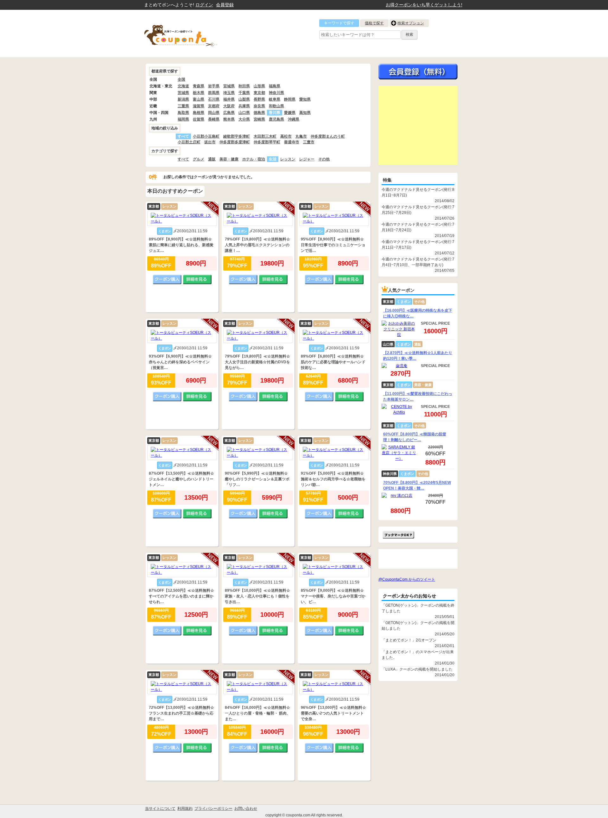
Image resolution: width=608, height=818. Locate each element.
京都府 (213, 106)
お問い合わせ (245, 808)
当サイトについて (160, 808)
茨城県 (183, 93)
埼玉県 (229, 93)
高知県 (305, 112)
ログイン (204, 4)
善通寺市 (291, 142)
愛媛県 (289, 112)
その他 (324, 159)
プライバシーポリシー (213, 808)
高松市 (286, 136)
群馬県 (213, 93)
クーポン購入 (167, 279)
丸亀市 (301, 136)
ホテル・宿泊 (253, 159)
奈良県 (259, 106)
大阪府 (229, 106)
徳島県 (259, 112)
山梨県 (244, 99)
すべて (183, 159)
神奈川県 (276, 93)
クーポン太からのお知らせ (409, 595)
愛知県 (305, 99)
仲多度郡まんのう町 (328, 136)
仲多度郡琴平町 (267, 142)
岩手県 (213, 86)
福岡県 (183, 119)
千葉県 (244, 93)
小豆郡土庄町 (189, 142)
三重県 (183, 106)
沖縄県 (293, 119)
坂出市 (210, 142)
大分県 (244, 119)
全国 (181, 79)
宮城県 (229, 86)
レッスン (287, 159)
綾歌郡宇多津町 (236, 136)
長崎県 (213, 119)
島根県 (198, 112)
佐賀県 (198, 119)
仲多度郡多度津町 (234, 142)
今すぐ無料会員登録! (418, 71)
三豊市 (308, 142)
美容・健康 (228, 159)
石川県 (213, 99)
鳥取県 (183, 112)
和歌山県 (276, 106)
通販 (212, 159)
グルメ (198, 159)
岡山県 (213, 112)
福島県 (274, 86)
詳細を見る (197, 279)
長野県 (259, 99)
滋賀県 (198, 106)
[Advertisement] (418, 125)
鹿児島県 (276, 119)
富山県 (198, 99)
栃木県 (198, 93)
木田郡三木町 (265, 136)
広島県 (229, 112)
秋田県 (244, 86)
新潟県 (183, 99)
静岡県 (289, 99)
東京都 (259, 93)
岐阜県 (274, 99)
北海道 (183, 86)
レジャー (306, 159)
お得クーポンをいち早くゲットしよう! (424, 4)
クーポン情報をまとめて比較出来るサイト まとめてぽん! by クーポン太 (191, 33)
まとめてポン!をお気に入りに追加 (398, 535)
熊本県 (229, 119)
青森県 (198, 86)
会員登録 (225, 4)
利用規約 (185, 808)
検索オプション (410, 23)
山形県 (259, 86)
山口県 (244, 112)
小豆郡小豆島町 (206, 136)
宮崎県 (259, 119)
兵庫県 (244, 106)
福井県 (229, 99)
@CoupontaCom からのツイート (406, 579)
